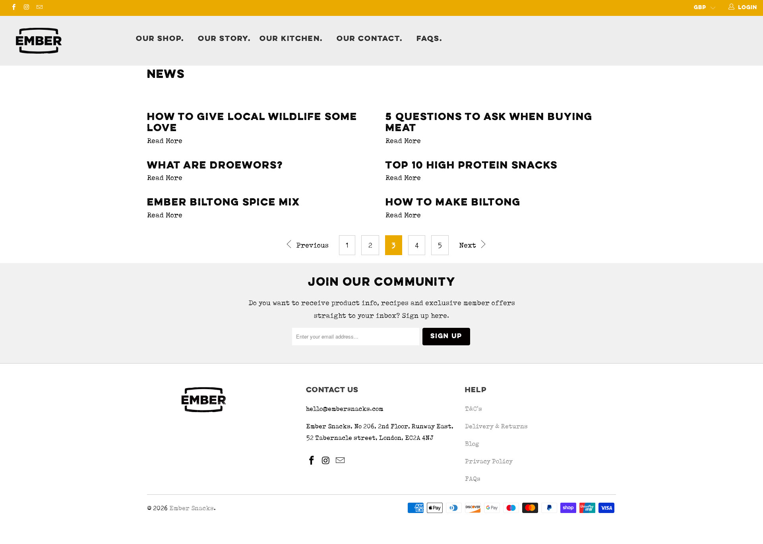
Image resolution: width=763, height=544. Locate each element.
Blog (472, 443)
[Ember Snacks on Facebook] (13, 8)
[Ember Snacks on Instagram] (26, 8)
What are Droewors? (215, 166)
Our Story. (224, 39)
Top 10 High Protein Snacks (471, 166)
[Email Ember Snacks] (39, 8)
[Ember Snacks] (69, 41)
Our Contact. (370, 39)
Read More (164, 140)
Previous (311, 245)
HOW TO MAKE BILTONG (453, 202)
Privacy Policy (489, 461)
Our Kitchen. (291, 39)
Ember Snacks (191, 508)
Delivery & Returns (496, 426)
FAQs (472, 478)
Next (468, 245)
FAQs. (429, 39)
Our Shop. (160, 39)
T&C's (473, 408)
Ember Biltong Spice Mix (223, 202)
